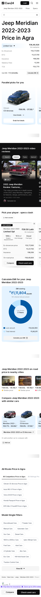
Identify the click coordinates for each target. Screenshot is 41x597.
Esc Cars (7, 557)
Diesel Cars (19, 534)
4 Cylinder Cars (9, 551)
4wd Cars (18, 545)
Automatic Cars (22, 529)
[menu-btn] (37, 3)
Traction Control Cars (11, 562)
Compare (10, 263)
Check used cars (25, 263)
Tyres (25, 157)
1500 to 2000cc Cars (11, 540)
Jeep (17, 577)
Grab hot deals (18, 120)
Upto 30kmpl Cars (30, 540)
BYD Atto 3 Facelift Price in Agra (15, 506)
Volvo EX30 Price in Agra (13, 495)
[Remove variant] (34, 224)
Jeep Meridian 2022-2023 (12, 8)
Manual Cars (8, 529)
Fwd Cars (7, 545)
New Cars (10, 577)
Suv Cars (7, 534)
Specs (35, 8)
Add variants (9, 217)
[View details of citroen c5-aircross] (18, 105)
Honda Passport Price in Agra (14, 500)
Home (4, 577)
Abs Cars (23, 551)
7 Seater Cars (27, 523)
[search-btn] (32, 3)
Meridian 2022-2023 (27, 577)
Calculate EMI (32, 73)
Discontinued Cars (10, 523)
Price (28, 8)
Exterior (16, 157)
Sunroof (33, 157)
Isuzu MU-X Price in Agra (13, 489)
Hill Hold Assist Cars (22, 557)
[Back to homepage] (8, 3)
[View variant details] (18, 244)
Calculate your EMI (19, 338)
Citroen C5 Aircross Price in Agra (15, 484)
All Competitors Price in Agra (14, 477)
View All (19, 568)
